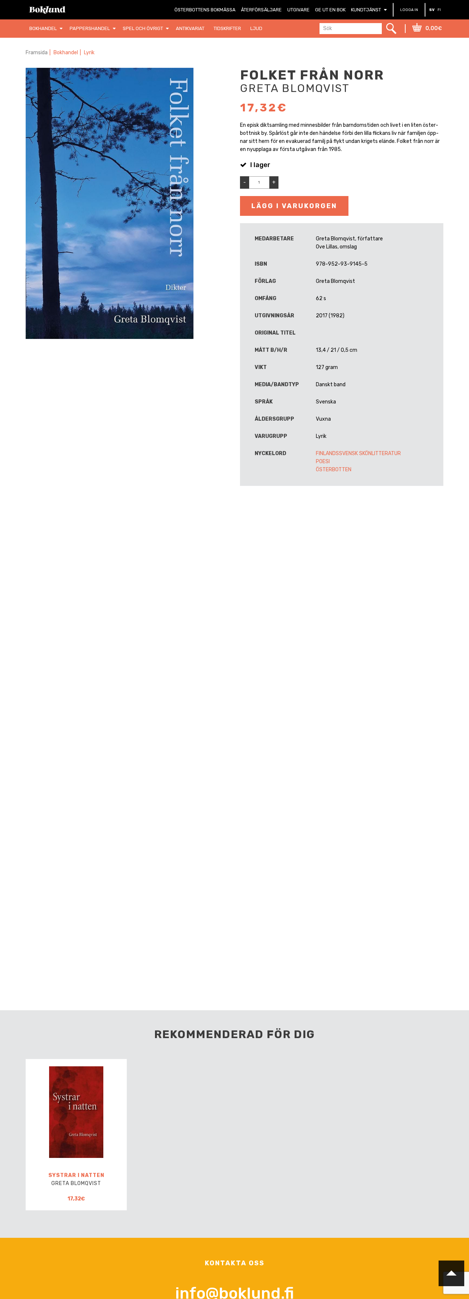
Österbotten (333, 469)
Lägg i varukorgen (294, 206)
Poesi (323, 461)
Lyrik (89, 52)
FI (439, 10)
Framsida (37, 52)
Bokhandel (65, 52)
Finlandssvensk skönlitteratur (358, 453)
